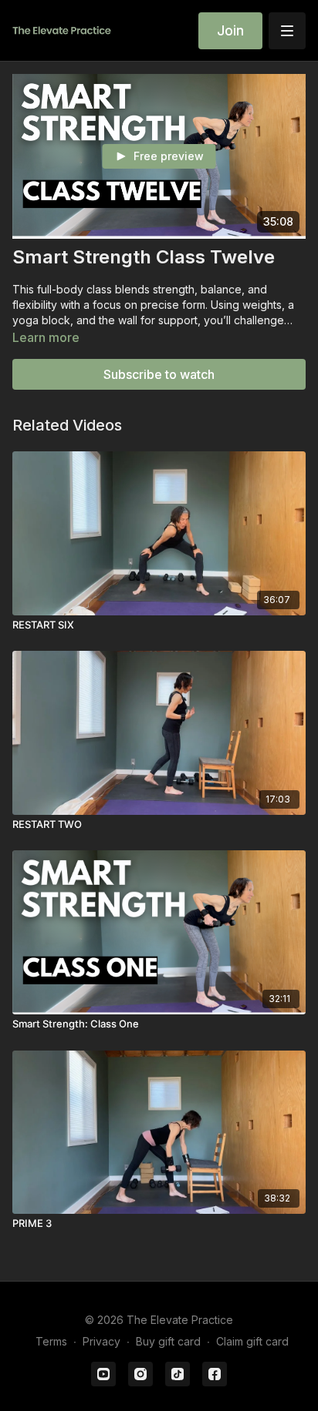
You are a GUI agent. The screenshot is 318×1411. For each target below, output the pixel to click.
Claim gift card (252, 1341)
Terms (51, 1341)
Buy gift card (168, 1341)
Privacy (101, 1341)
